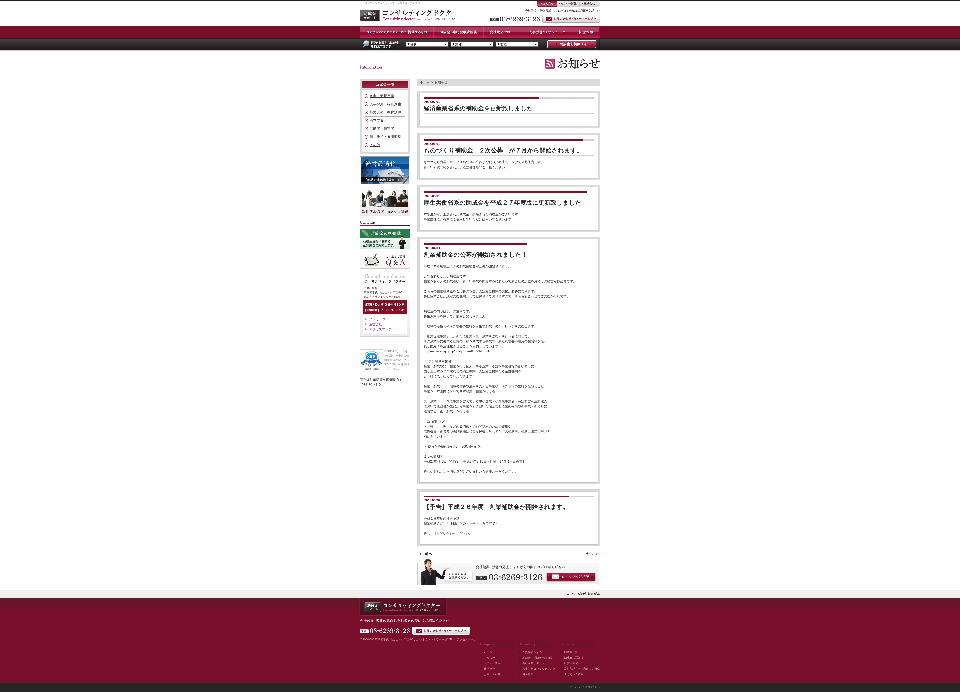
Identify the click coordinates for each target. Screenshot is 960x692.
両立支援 (377, 120)
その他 (375, 145)
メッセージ (377, 319)
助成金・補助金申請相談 (537, 657)
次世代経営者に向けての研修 (582, 668)
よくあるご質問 (574, 674)
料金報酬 (528, 674)
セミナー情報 (492, 663)
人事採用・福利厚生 (385, 104)
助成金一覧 (571, 652)
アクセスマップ (380, 329)
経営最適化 (571, 663)
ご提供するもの (532, 652)
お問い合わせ (492, 674)
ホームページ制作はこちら (585, 687)
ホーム (425, 82)
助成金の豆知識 (574, 657)
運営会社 (375, 324)
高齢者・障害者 (382, 129)
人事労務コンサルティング (539, 668)
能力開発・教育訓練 (385, 112)
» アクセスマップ (465, 639)
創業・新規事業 (382, 96)
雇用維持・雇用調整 (385, 137)
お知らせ (489, 657)
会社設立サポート (533, 663)
